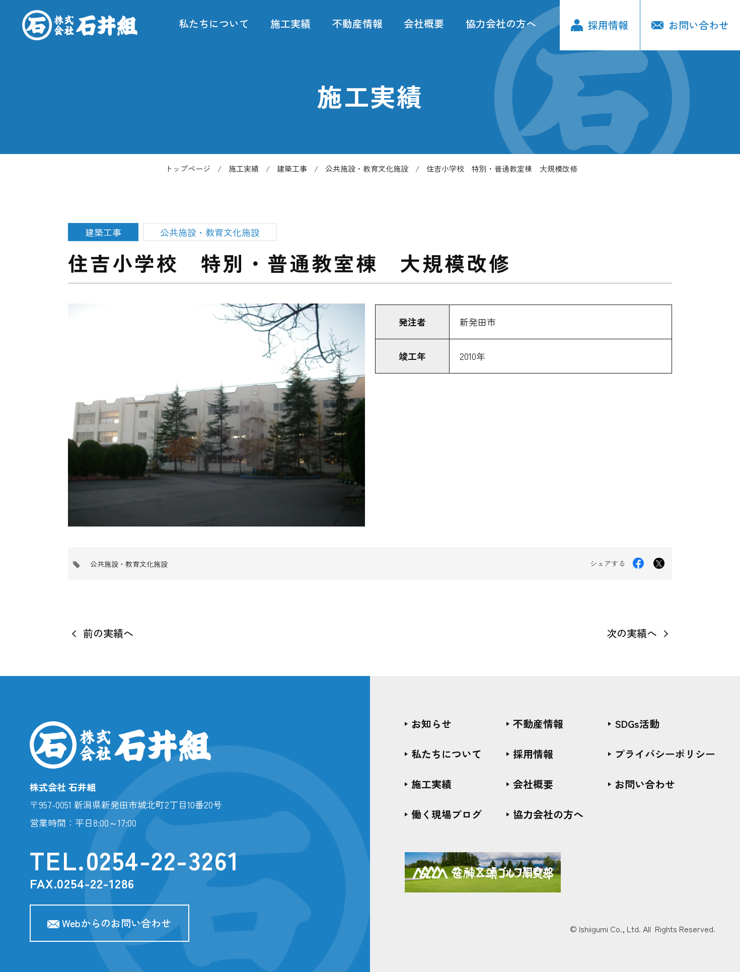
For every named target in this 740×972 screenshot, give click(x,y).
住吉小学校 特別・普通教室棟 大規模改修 (501, 168)
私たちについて (214, 23)
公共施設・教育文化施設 (366, 168)
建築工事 (292, 168)
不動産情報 (357, 23)
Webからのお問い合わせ (116, 923)
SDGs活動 (637, 723)
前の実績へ (108, 633)
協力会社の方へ (501, 23)
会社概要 (424, 23)
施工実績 (290, 23)
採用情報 (608, 25)
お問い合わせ (645, 784)
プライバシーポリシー (665, 753)
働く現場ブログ (446, 814)
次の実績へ (632, 633)
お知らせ (431, 723)
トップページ (187, 168)
